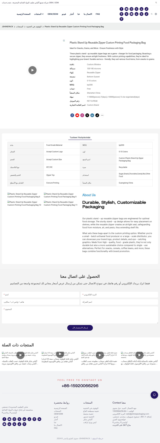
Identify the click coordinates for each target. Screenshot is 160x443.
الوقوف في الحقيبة (34, 26)
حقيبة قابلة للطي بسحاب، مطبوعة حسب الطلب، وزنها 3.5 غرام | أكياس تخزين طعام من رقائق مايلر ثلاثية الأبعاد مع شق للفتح (99, 362)
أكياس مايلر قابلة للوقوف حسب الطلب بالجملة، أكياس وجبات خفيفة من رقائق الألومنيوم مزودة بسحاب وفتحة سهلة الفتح (19, 362)
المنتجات (19, 26)
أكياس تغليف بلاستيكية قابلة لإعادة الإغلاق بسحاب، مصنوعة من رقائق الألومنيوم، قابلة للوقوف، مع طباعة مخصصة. (139, 362)
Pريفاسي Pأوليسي (9, 412)
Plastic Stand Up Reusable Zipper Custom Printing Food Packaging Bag (74, 26)
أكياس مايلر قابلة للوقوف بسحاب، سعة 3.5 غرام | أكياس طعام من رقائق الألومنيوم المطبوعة (60, 360)
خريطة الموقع (97, 438)
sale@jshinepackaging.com (137, 414)
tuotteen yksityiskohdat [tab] (80, 137)
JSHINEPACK (7, 26)
